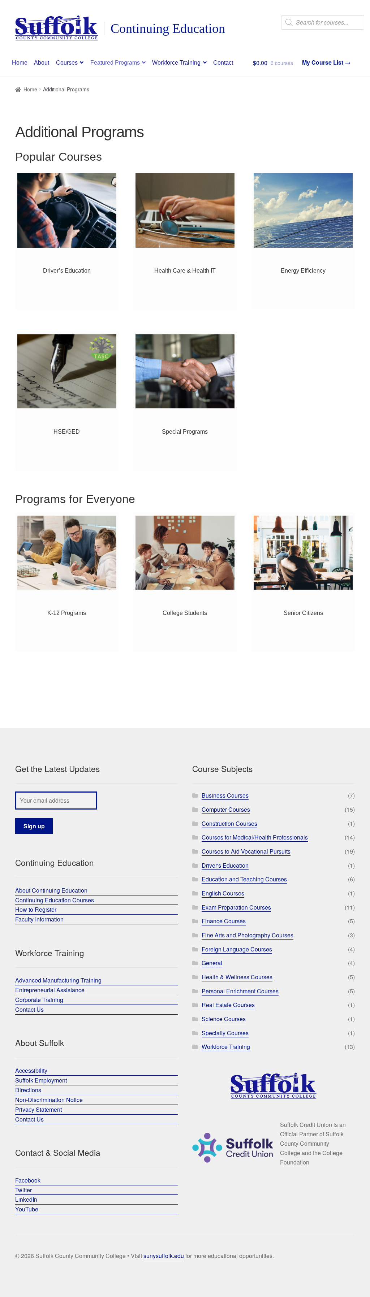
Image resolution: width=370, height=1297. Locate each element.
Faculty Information (39, 919)
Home (19, 63)
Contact (223, 63)
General (212, 963)
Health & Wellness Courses (237, 977)
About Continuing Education (51, 890)
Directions (28, 1090)
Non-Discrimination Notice (49, 1100)
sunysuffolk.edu (163, 1256)
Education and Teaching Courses (244, 879)
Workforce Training (176, 63)
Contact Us (29, 1009)
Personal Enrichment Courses (240, 991)
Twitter (23, 1190)
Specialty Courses (225, 1033)
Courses (67, 63)
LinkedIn (26, 1199)
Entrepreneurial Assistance (50, 990)
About (41, 63)
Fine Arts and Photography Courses (247, 935)
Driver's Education (225, 865)
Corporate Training (39, 999)
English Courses (223, 893)
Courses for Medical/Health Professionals (255, 837)
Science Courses (224, 1019)
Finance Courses (224, 921)
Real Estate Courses (228, 1005)
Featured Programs (115, 63)
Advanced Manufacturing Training (58, 980)
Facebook (27, 1180)
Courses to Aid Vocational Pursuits (246, 851)
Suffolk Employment (41, 1080)
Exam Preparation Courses (236, 907)
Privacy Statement (38, 1109)
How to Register (35, 909)
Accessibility (31, 1070)
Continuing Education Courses (54, 900)
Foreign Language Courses (237, 949)
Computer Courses (226, 809)
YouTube (26, 1209)
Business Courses (225, 795)
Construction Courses (229, 823)
